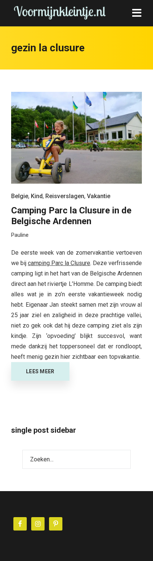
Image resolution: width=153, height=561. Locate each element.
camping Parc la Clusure (59, 263)
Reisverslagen (64, 196)
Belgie (19, 196)
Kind (37, 196)
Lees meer (40, 371)
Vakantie (98, 196)
